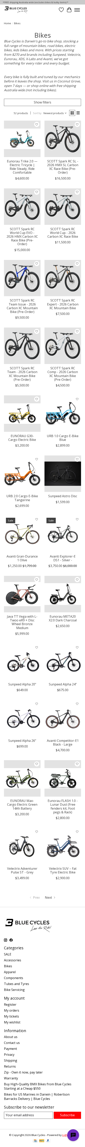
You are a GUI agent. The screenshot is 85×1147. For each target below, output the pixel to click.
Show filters (42, 102)
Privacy (9, 1054)
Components (13, 978)
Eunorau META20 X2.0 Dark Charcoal (63, 618)
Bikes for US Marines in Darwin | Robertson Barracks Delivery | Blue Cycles (37, 1096)
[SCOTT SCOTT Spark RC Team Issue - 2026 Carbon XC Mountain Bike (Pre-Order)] (22, 278)
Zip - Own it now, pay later (23, 1072)
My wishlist (12, 1022)
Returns (10, 1066)
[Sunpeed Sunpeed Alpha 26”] (22, 718)
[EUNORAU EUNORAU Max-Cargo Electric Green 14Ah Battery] (22, 778)
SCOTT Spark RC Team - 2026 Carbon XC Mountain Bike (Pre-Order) (22, 374)
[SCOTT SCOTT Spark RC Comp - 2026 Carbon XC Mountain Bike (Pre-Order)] (62, 346)
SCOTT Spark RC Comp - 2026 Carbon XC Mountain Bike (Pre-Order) (62, 374)
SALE (7, 954)
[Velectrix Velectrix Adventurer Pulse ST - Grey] (22, 846)
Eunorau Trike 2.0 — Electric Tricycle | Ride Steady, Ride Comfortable (22, 167)
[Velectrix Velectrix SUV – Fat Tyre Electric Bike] (62, 846)
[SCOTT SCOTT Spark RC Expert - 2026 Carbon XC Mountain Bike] (62, 278)
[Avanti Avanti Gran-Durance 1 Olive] (22, 534)
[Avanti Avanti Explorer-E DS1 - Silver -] (62, 534)
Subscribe (67, 1115)
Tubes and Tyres (16, 984)
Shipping (10, 1060)
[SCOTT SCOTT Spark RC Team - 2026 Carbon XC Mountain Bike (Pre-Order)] (22, 346)
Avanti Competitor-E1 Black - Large (63, 742)
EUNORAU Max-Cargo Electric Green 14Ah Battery (22, 804)
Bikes (8, 966)
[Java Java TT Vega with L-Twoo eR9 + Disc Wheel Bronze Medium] (22, 594)
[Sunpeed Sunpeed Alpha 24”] (62, 662)
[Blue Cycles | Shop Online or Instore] (16, 10)
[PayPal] (41, 1141)
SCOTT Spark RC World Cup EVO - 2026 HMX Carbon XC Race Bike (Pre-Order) (22, 236)
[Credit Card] (35, 1141)
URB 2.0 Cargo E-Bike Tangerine (22, 498)
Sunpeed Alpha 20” (22, 684)
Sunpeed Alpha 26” (22, 740)
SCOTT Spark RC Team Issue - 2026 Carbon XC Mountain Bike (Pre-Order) (22, 306)
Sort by (37, 113)
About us (10, 1037)
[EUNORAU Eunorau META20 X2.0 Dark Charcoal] (62, 594)
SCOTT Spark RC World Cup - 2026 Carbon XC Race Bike (62, 233)
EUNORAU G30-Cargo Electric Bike (22, 438)
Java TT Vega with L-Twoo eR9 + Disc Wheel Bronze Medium (22, 622)
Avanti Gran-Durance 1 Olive (22, 558)
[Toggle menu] (77, 10)
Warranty (11, 1078)
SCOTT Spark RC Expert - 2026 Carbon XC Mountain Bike (62, 304)
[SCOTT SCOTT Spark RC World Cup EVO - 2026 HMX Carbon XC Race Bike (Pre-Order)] (22, 206)
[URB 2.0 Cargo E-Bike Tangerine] (22, 473)
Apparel (10, 972)
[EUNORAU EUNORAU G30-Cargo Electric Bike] (22, 413)
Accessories (12, 960)
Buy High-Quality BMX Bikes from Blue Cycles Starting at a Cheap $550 (37, 1086)
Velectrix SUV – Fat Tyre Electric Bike (62, 870)
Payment (10, 1048)
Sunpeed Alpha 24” (63, 684)
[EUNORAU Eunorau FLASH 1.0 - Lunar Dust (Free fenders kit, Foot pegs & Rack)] (62, 778)
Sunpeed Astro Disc (62, 496)
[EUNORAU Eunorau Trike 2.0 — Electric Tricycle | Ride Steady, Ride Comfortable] (22, 139)
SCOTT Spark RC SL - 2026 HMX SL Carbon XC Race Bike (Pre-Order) (62, 167)
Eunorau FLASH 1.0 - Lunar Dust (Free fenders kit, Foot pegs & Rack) (63, 806)
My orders (11, 1010)
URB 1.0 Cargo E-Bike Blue (62, 438)
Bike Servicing (14, 990)
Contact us (12, 1043)
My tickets (11, 1016)
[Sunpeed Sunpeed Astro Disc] (62, 473)
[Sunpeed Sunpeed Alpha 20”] (22, 662)
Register (10, 1004)
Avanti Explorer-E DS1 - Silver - (63, 558)
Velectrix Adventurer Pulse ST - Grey (22, 870)
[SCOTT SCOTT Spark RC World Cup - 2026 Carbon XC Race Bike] (62, 206)
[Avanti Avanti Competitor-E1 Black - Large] (62, 718)
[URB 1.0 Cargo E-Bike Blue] (62, 413)
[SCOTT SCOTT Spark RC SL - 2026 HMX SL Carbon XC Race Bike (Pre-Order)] (62, 139)
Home (7, 23)
